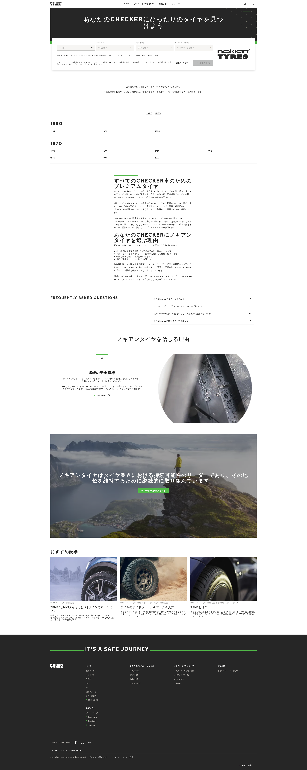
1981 (105, 131)
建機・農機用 (93, 700)
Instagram (92, 717)
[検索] (253, 4)
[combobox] (76, 48)
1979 (52, 151)
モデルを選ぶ (140, 43)
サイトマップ (114, 757)
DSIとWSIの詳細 (103, 395)
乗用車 (88, 679)
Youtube (91, 725)
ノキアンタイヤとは (181, 675)
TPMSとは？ (198, 607)
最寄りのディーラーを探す (228, 671)
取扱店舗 (162, 4)
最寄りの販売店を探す (155, 490)
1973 (157, 157)
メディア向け (179, 679)
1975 (52, 157)
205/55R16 (134, 671)
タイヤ (126, 4)
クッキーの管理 (128, 757)
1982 (52, 131)
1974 (105, 157)
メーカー (60, 43)
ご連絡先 (177, 683)
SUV (87, 683)
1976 (209, 151)
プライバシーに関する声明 (97, 757)
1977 (157, 151)
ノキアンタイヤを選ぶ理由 (184, 671)
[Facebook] (75, 742)
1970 (158, 113)
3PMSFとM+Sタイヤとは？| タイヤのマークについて (82, 608)
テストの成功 (91, 696)
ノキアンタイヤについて (144, 4)
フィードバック (92, 713)
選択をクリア (182, 63)
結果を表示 (205, 63)
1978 (105, 151)
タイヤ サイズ (135, 683)
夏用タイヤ (90, 671)
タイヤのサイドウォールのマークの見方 (147, 607)
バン (87, 687)
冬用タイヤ (90, 675)
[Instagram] (82, 742)
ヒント (174, 4)
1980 (149, 113)
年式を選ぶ (100, 43)
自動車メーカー (92, 692)
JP (245, 4)
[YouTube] (89, 742)
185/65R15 (134, 679)
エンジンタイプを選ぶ (182, 43)
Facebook (92, 721)
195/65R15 (134, 675)
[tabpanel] (135, 54)
